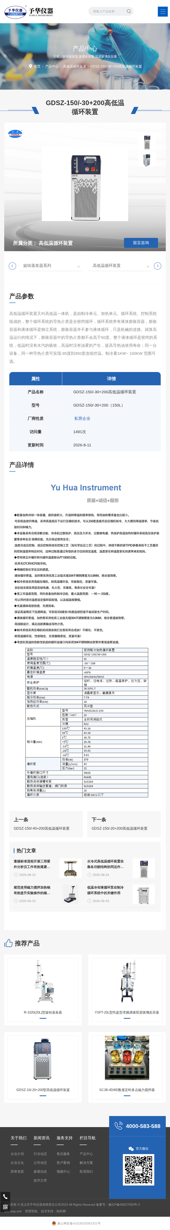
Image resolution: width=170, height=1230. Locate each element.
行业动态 (40, 1154)
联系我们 (86, 1171)
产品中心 (51, 66)
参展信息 (40, 1171)
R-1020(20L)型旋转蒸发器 (43, 1012)
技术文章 (40, 1180)
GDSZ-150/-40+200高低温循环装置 (42, 828)
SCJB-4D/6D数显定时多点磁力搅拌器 (127, 1090)
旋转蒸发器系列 (37, 265)
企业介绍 (17, 1154)
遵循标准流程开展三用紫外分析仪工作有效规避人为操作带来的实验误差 (32, 864)
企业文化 (17, 1162)
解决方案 (86, 1162)
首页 (37, 66)
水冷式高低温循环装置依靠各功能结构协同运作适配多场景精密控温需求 (105, 864)
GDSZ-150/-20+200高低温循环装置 (119, 828)
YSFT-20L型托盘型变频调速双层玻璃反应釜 (127, 1012)
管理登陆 (31, 1211)
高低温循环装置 (74, 66)
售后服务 (63, 1154)
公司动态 (40, 1162)
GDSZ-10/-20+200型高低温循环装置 (43, 1090)
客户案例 (63, 1162)
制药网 (61, 1211)
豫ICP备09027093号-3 (124, 1204)
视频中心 (63, 1171)
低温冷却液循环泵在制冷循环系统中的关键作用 (105, 890)
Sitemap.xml (12, 1211)
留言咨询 (141, 243)
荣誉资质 (17, 1171)
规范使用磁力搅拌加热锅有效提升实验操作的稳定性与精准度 (32, 890)
